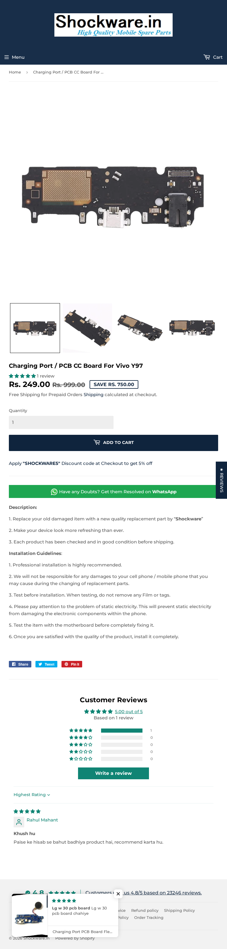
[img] (27, 811)
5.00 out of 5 (129, 711)
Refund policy (144, 910)
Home (15, 72)
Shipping (93, 394)
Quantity (18, 410)
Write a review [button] (113, 773)
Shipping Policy (179, 910)
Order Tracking (148, 917)
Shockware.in (36, 938)
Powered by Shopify (75, 938)
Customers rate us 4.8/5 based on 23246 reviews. (143, 893)
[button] (35, 328)
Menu (18, 57)
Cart (217, 57)
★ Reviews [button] (221, 480)
